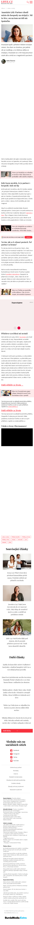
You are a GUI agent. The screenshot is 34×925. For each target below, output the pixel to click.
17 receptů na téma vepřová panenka (13, 833)
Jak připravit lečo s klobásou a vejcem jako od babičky (15, 835)
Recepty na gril (23, 806)
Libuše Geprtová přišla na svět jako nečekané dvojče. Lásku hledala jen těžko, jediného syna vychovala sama (15, 855)
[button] (27, 2)
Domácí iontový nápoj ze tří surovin (12, 826)
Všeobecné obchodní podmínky (15, 780)
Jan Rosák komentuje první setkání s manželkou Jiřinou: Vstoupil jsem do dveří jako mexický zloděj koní (15, 849)
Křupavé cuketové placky (9, 827)
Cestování (22, 801)
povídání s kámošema (12, 274)
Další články (7, 731)
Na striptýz (22, 337)
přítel (10, 542)
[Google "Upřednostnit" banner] (17, 238)
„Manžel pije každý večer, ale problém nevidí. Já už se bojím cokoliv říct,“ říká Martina (15, 893)
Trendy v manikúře (18, 809)
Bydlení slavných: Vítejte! (9, 804)
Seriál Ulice (25, 812)
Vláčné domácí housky (9, 830)
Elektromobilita (7, 819)
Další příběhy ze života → (12, 385)
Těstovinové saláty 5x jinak (10, 832)
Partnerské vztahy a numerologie (12, 812)
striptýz (13, 539)
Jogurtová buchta (8, 838)
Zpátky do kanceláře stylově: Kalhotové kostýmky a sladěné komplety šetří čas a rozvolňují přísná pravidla (17, 667)
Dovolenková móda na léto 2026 (11, 816)
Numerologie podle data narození (12, 803)
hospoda (4, 542)
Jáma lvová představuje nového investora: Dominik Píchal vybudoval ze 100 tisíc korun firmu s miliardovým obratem (16, 679)
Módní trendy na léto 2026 (11, 813)
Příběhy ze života (26, 537)
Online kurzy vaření (16, 767)
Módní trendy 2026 (22, 804)
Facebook (16, 750)
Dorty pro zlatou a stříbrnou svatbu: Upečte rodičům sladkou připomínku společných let (14, 897)
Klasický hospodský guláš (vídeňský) (12, 829)
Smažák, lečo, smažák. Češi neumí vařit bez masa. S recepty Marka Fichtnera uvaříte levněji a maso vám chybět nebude (15, 901)
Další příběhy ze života (11, 410)
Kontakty (16, 770)
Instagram (16, 754)
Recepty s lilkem (22, 832)
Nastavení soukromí (16, 790)
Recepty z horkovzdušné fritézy (12, 842)
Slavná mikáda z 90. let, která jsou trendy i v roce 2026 (14, 889)
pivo (26, 539)
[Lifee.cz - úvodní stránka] (6, 2)
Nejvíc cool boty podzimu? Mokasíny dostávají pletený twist (15, 886)
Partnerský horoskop (19, 799)
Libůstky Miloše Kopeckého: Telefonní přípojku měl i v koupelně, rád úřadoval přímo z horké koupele (15, 875)
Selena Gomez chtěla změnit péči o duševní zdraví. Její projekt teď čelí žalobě (14, 882)
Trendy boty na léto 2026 (9, 815)
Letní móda (7, 806)
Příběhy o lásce (5, 539)
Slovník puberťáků (8, 799)
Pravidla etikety (16, 798)
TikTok (15, 757)
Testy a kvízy (6, 801)
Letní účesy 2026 (7, 818)
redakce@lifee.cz (13, 406)
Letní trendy (14, 806)
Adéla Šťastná (10, 61)
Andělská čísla (14, 801)
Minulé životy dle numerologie (11, 810)
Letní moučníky (17, 818)
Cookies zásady (15, 783)
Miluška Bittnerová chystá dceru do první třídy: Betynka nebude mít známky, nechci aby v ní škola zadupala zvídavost (16, 720)
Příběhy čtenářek (16, 537)
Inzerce (16, 774)
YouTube (16, 760)
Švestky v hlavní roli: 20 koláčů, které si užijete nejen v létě (15, 840)
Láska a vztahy (5, 537)
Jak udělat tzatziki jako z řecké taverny (14, 824)
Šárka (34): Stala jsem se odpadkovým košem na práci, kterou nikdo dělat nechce (16, 707)
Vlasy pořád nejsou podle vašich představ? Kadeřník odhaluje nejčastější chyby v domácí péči (15, 870)
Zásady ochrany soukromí (16, 786)
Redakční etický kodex (15, 777)
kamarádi (20, 539)
